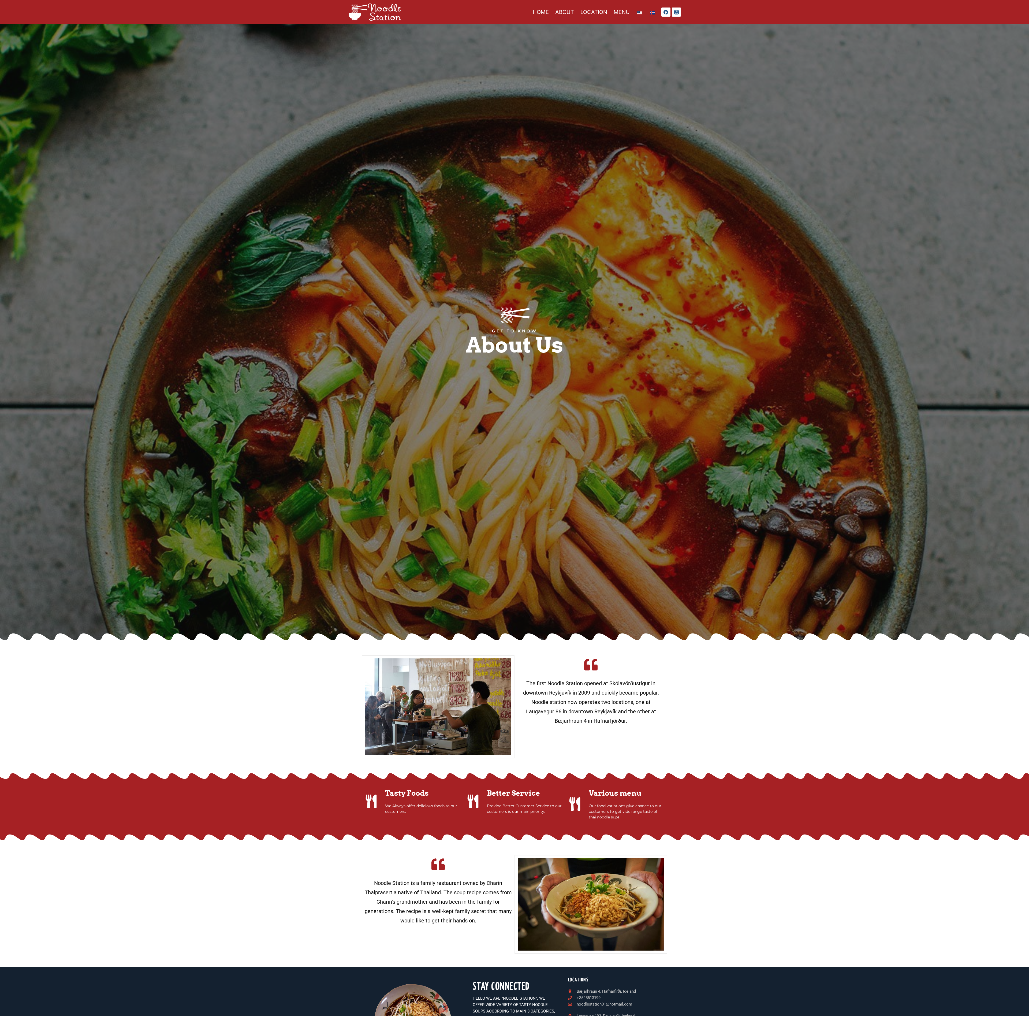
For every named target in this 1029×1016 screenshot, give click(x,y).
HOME (541, 12)
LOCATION (593, 12)
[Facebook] (665, 12)
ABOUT (564, 12)
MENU (622, 12)
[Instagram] (676, 12)
